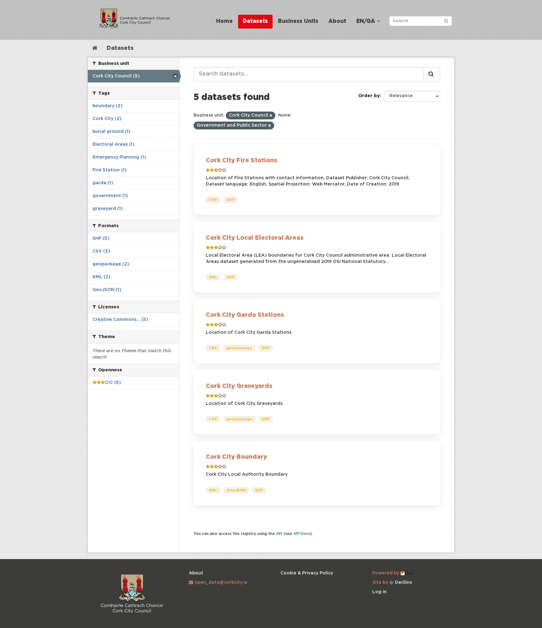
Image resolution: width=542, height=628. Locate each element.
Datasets (255, 21)
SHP (230, 199)
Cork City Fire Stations (241, 160)
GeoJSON (236, 490)
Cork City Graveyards (239, 386)
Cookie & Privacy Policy (306, 573)
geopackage (239, 348)
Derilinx (403, 582)
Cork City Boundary (236, 457)
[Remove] (270, 115)
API (279, 534)
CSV (213, 199)
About (337, 21)
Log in (379, 592)
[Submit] (446, 20)
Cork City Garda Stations (245, 315)
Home (224, 21)
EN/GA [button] (366, 21)
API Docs (301, 534)
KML (213, 277)
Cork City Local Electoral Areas (255, 238)
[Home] (95, 48)
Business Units (298, 21)
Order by (369, 96)
